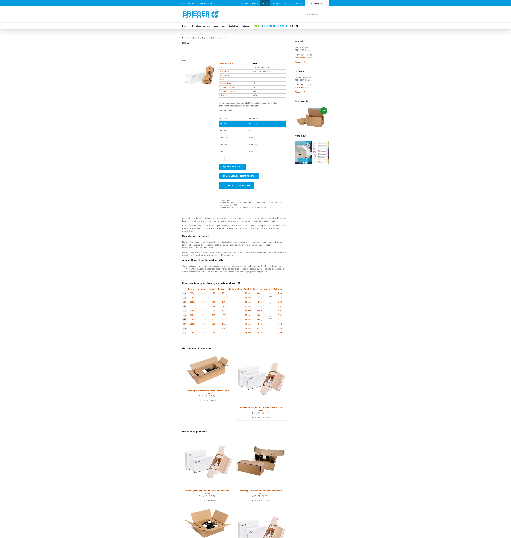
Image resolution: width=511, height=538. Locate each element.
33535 (192, 328)
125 (213, 293)
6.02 (280, 333)
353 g (259, 306)
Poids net (257, 289)
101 (223, 293)
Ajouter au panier (232, 166)
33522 (192, 306)
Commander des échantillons (238, 176)
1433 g (259, 328)
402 (223, 328)
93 (224, 298)
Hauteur (221, 289)
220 (213, 302)
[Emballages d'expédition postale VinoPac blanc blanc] (207, 438)
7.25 (280, 328)
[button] (236, 185)
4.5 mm (248, 293)
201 (223, 320)
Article (191, 289)
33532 (192, 302)
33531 (192, 293)
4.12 (280, 324)
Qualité (247, 289)
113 (213, 298)
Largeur (211, 289)
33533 (192, 311)
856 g (259, 320)
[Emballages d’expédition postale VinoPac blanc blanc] (261, 354)
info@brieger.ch (302, 88)
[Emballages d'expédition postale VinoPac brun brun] (261, 438)
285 (213, 315)
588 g (259, 311)
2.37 (280, 306)
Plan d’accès (300, 62)
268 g (259, 293)
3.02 (280, 315)
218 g (259, 298)
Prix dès (278, 289)
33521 (192, 298)
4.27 (280, 311)
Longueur (201, 289)
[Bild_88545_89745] (199, 85)
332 (204, 298)
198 (213, 306)
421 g (259, 302)
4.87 (280, 320)
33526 (192, 324)
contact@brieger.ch (204, 3)
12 (240, 328)
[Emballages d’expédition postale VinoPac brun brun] (207, 354)
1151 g (259, 333)
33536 (192, 320)
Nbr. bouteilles (235, 289)
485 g (259, 315)
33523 (192, 315)
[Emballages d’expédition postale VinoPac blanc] (261, 508)
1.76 (280, 298)
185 (223, 324)
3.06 (280, 302)
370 (204, 293)
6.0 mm (248, 320)
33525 (192, 333)
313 (213, 311)
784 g (259, 324)
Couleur (268, 289)
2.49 (280, 293)
